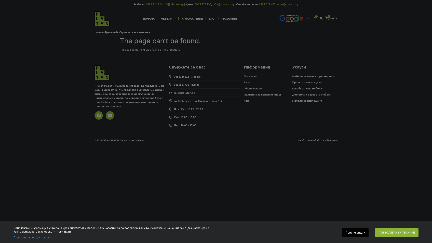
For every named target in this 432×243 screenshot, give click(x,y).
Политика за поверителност (32, 237)
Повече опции (355, 232)
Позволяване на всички (397, 232)
